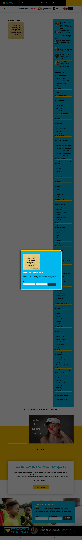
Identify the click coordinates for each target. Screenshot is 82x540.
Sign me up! (52, 284)
